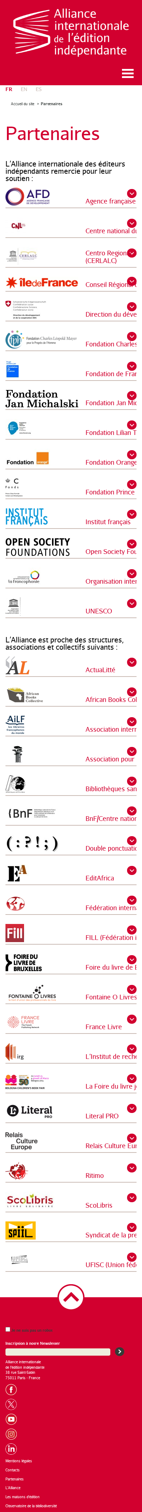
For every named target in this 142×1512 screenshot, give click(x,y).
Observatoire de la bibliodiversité (31, 1506)
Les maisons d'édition (22, 1497)
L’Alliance (12, 1488)
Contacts (12, 1470)
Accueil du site (22, 104)
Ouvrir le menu (128, 73)
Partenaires (51, 103)
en (24, 89)
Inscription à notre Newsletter (32, 1343)
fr (8, 88)
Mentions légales (18, 1461)
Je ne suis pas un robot (31, 1330)
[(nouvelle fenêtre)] (13, 1388)
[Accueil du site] (71, 32)
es (39, 89)
